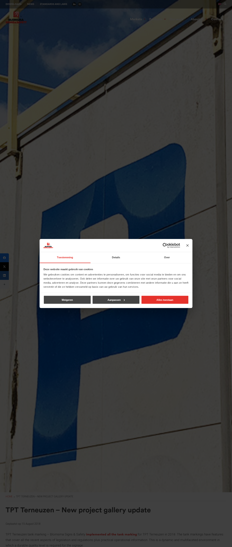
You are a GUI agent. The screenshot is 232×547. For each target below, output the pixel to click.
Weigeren (67, 299)
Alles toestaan (164, 299)
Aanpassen (114, 299)
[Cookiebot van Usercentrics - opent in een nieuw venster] (165, 245)
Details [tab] (116, 257)
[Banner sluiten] (187, 245)
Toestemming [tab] (65, 257)
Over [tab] (167, 257)
